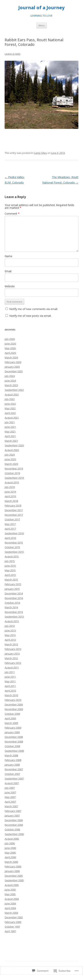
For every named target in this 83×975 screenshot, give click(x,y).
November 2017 (14, 515)
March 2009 (11, 723)
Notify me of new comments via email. (33, 309)
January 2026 (12, 366)
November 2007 (14, 769)
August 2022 (12, 394)
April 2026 (10, 353)
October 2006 (12, 829)
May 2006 (10, 852)
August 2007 (12, 783)
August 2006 (12, 838)
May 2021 (10, 431)
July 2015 (10, 561)
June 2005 (10, 889)
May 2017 (10, 524)
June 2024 (10, 380)
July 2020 (10, 454)
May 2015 (10, 570)
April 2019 (10, 496)
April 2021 (10, 436)
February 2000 (13, 922)
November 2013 (14, 612)
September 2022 (14, 390)
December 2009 (14, 704)
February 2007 (13, 811)
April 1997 (10, 931)
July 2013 (10, 626)
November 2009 (14, 709)
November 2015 (14, 542)
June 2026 (10, 343)
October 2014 (12, 602)
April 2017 (10, 528)
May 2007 (10, 797)
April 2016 (10, 538)
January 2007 (12, 815)
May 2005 (10, 894)
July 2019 (10, 487)
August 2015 (12, 556)
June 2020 (10, 459)
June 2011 (10, 676)
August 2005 (12, 885)
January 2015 (12, 589)
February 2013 (13, 649)
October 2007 (12, 774)
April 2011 (10, 686)
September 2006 (14, 834)
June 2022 (10, 403)
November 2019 (14, 468)
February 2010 (13, 700)
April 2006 (10, 857)
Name (8, 256)
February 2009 (13, 727)
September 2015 (14, 552)
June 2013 (10, 630)
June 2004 (10, 903)
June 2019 (10, 491)
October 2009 (12, 713)
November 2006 (14, 825)
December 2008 (14, 737)
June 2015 (10, 565)
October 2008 (12, 746)
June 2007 (10, 792)
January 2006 (12, 871)
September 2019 (14, 477)
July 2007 (10, 788)
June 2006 (10, 848)
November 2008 (14, 741)
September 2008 (14, 751)
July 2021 (10, 422)
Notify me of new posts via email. (30, 316)
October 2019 (12, 473)
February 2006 (13, 866)
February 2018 (13, 505)
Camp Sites (40, 153)
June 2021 (10, 427)
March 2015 (11, 579)
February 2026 (13, 362)
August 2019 (12, 482)
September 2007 (14, 778)
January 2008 (12, 764)
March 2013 (11, 644)
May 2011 (10, 681)
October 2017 (12, 519)
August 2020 (12, 450)
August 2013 (12, 621)
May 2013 (10, 635)
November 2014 (14, 598)
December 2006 (14, 820)
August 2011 (12, 667)
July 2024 (10, 376)
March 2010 (11, 695)
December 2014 (14, 593)
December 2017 (14, 510)
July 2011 (10, 672)
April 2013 (10, 639)
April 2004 (10, 908)
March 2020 (11, 464)
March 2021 (11, 440)
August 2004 (12, 899)
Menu (42, 25)
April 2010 (10, 690)
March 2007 (11, 806)
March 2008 (11, 755)
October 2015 (12, 547)
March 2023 (11, 385)
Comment (12, 213)
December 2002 (14, 917)
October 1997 (12, 926)
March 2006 (11, 862)
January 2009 (12, 732)
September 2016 (14, 533)
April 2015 (10, 575)
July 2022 (10, 399)
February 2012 (13, 663)
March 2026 (11, 357)
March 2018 (11, 501)
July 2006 (10, 843)
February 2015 (13, 584)
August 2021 (12, 417)
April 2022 (10, 413)
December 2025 (14, 371)
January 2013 (12, 653)
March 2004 (11, 912)
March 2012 (11, 658)
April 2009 (10, 718)
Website (10, 286)
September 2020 (14, 445)
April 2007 (10, 801)
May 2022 (10, 408)
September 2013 (14, 616)
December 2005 (14, 875)
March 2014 (11, 607)
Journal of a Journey (41, 8)
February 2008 (13, 760)
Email (8, 271)
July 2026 (10, 339)
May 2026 (10, 348)
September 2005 (14, 880)
